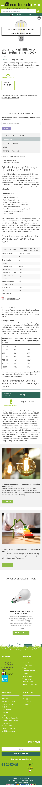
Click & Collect (7, 707)
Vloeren (26, 668)
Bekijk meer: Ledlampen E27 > (12, 162)
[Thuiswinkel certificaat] (8, 673)
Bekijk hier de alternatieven (21, 33)
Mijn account (28, 704)
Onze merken (28, 682)
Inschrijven (20, 753)
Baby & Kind (27, 676)
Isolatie (26, 662)
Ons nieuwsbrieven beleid (21, 759)
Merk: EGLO (7, 147)
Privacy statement (9, 728)
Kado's (25, 673)
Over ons (5, 699)
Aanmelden (27, 701)
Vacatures (5, 715)
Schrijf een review (17, 59)
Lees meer (7, 502)
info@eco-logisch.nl (7, 668)
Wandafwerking (29, 671)
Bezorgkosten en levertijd (13, 135)
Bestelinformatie (8, 701)
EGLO (7, 57)
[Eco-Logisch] (17, 3)
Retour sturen (7, 704)
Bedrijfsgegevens (8, 731)
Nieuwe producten (30, 684)
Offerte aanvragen (10, 143)
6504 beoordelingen (21, 782)
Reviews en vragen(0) (11, 151)
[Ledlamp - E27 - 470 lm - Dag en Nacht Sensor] (21, 596)
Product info (8, 139)
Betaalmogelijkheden (10, 718)
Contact (5, 712)
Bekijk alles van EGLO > (10, 160)
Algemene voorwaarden (7, 724)
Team (4, 734)
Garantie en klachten (10, 721)
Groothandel (7, 710)
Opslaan (6, 128)
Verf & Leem (27, 665)
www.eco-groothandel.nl (10, 98)
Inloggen (26, 699)
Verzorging (27, 679)
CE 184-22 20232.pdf (12, 299)
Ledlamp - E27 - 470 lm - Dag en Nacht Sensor (21, 613)
